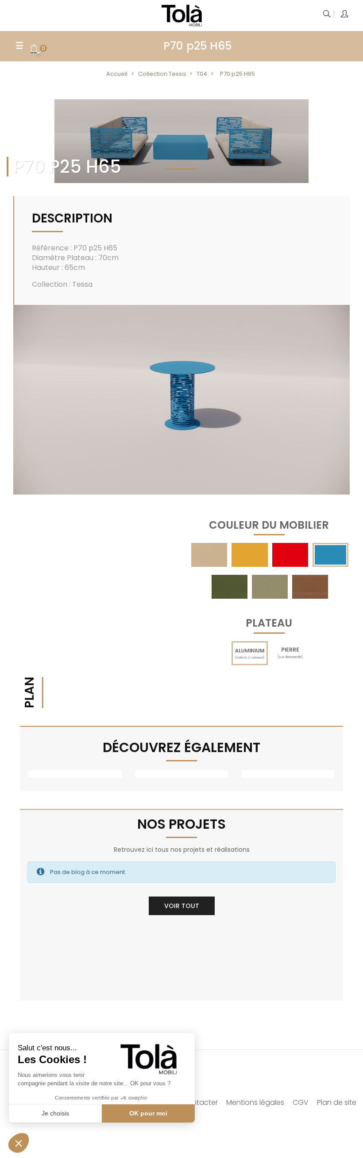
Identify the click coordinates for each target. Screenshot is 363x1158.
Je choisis (55, 1113)
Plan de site (336, 1102)
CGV (301, 1102)
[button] (18, 1143)
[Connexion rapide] (345, 14)
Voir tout (181, 905)
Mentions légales (255, 1102)
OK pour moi (148, 1113)
